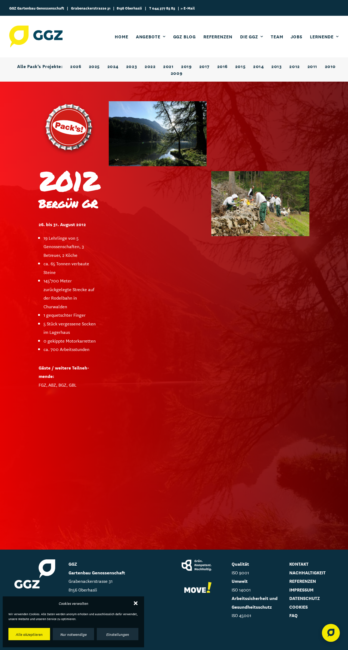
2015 (240, 66)
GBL (72, 384)
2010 (330, 66)
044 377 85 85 (163, 8)
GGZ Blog (184, 36)
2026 (75, 66)
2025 (94, 66)
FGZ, (43, 384)
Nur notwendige (73, 634)
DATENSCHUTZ (304, 597)
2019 (186, 66)
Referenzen (217, 36)
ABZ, (53, 384)
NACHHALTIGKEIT (307, 572)
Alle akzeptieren (29, 634)
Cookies (298, 606)
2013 (276, 66)
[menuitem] (123, 36)
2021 (168, 66)
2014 (258, 66)
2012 (294, 66)
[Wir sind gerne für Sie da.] (331, 633)
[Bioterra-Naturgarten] (198, 587)
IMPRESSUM (301, 589)
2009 (176, 72)
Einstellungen (117, 634)
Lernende (322, 36)
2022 (150, 66)
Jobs (296, 36)
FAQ (293, 615)
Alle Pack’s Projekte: (40, 66)
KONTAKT (299, 563)
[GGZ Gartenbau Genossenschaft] (36, 36)
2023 (131, 66)
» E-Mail (188, 8)
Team (277, 36)
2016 (222, 66)
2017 (204, 66)
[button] (135, 603)
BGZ (62, 384)
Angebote (148, 36)
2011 (312, 66)
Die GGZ (249, 36)
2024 (113, 66)
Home (121, 36)
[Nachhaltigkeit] (198, 565)
